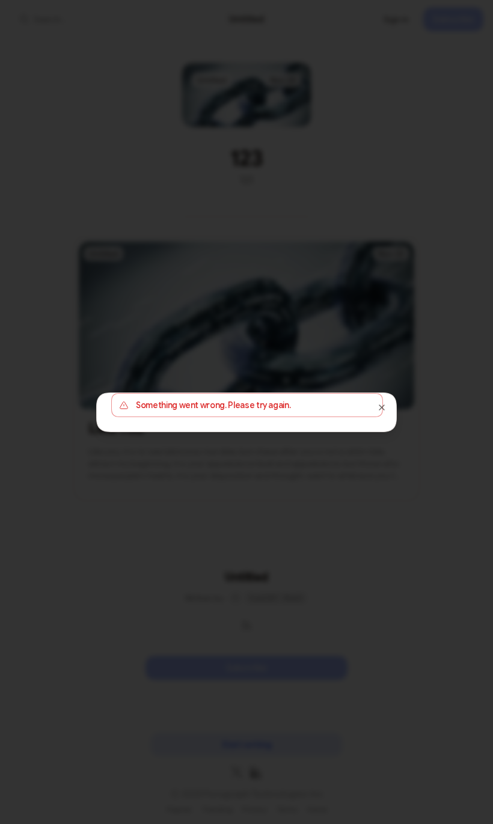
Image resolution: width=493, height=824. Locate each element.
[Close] (382, 407)
